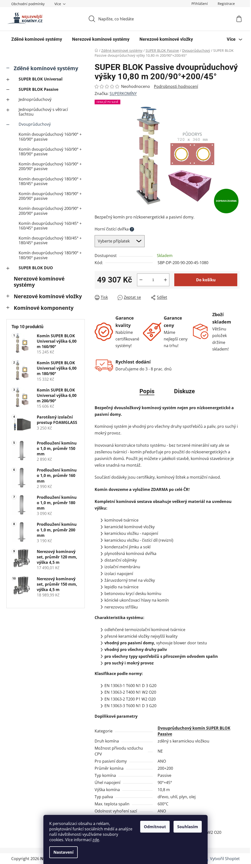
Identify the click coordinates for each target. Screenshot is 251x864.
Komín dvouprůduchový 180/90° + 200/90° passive (50, 196)
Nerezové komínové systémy (39, 281)
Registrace (226, 3)
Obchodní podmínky (28, 3)
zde (95, 839)
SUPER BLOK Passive (38, 89)
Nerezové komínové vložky (48, 296)
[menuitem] (36, 39)
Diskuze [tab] (184, 391)
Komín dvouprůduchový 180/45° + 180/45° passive (50, 240)
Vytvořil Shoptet (225, 858)
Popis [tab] (146, 391)
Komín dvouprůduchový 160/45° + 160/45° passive (50, 226)
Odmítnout (155, 826)
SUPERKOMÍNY (123, 93)
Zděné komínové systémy (46, 68)
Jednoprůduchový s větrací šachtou (43, 112)
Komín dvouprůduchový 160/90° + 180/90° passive (50, 152)
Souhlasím (187, 826)
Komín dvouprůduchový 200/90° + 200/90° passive (50, 211)
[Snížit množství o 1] (141, 280)
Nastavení (63, 852)
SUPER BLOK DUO (36, 267)
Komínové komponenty (44, 307)
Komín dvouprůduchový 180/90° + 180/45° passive (50, 181)
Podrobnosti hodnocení (176, 86)
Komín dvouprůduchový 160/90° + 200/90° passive (50, 166)
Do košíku (206, 280)
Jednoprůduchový (35, 99)
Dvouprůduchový (35, 124)
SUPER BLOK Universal (41, 79)
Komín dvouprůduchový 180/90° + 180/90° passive (50, 255)
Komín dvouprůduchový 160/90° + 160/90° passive (50, 137)
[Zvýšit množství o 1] (165, 280)
